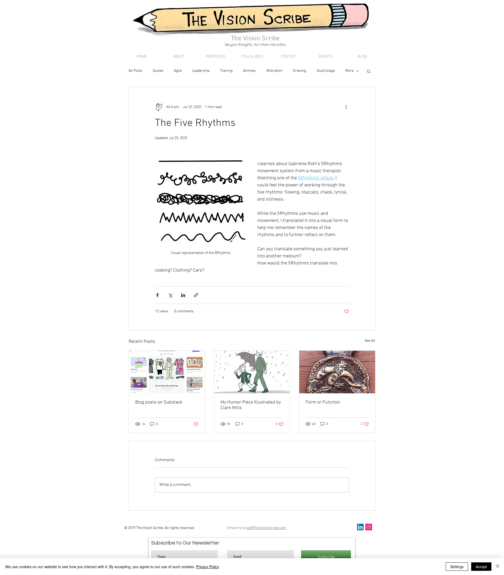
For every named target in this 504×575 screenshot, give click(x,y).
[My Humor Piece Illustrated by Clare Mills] (252, 372)
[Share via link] (195, 295)
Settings (457, 566)
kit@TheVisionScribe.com (266, 528)
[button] (368, 71)
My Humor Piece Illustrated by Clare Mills (250, 405)
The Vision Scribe (376, 44)
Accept (481, 566)
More (349, 71)
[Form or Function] (337, 372)
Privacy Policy (207, 566)
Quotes (158, 71)
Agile (178, 71)
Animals (249, 71)
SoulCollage (326, 71)
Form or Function (323, 402)
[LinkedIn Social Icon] (360, 527)
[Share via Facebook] (157, 295)
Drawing (299, 71)
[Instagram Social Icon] (368, 527)
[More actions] (346, 107)
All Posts (135, 71)
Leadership (200, 71)
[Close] (498, 566)
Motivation (274, 71)
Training (226, 71)
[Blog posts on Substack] (167, 372)
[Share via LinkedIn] (183, 295)
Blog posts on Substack (158, 402)
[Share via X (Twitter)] (170, 295)
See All (370, 341)
